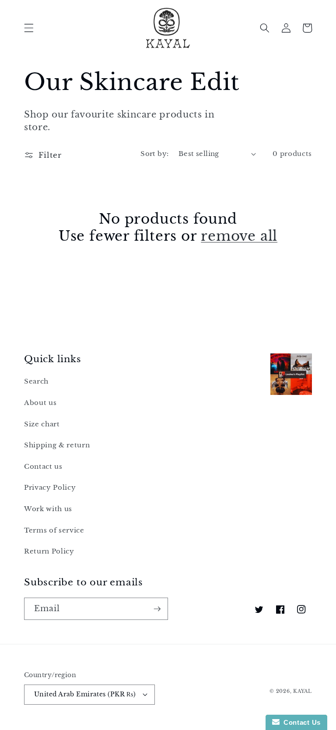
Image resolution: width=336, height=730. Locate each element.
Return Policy (49, 551)
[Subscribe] (157, 609)
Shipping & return (57, 445)
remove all (239, 236)
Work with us (48, 509)
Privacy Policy (50, 487)
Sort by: (154, 153)
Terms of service (54, 530)
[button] (28, 27)
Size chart (42, 424)
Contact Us (300, 722)
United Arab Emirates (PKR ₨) (85, 694)
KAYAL (302, 691)
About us (40, 402)
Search (36, 381)
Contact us (43, 466)
